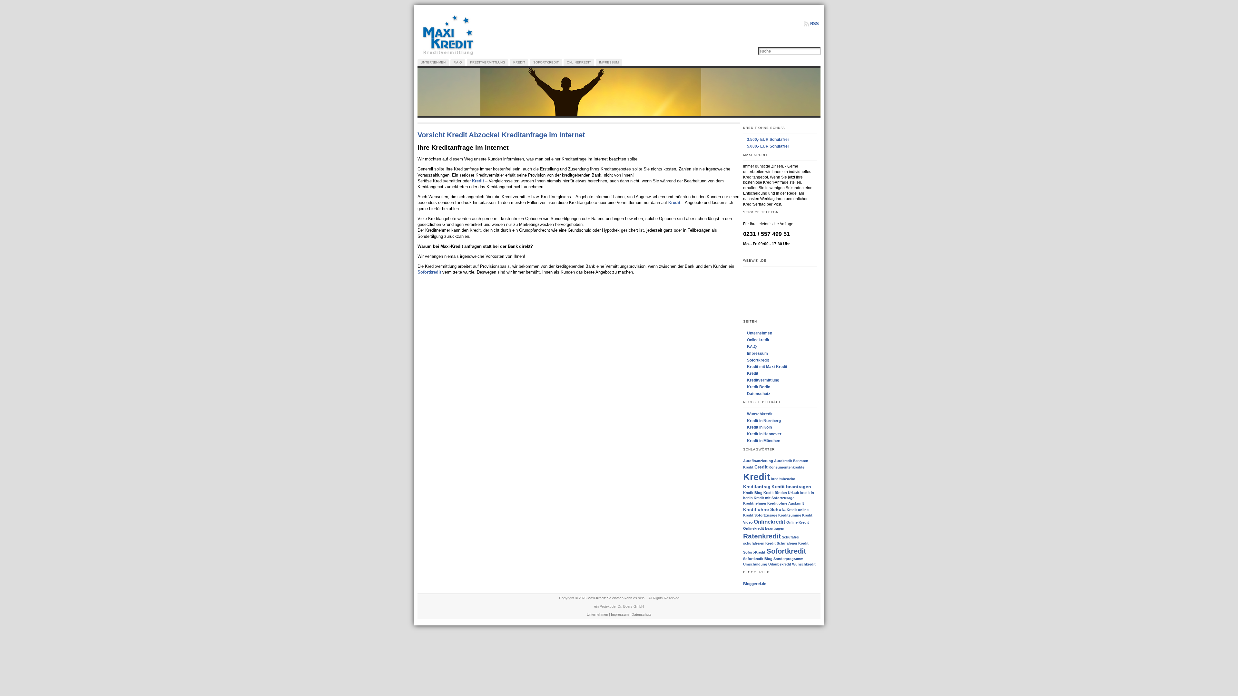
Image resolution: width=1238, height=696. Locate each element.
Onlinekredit (758, 340)
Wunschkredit (759, 414)
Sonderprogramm (788, 559)
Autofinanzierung (758, 461)
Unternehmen (759, 333)
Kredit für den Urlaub (781, 493)
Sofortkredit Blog (757, 559)
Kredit (478, 181)
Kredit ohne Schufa (764, 509)
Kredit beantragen (791, 486)
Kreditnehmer (754, 503)
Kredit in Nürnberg (764, 421)
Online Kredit (797, 522)
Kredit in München (763, 441)
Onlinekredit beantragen (763, 528)
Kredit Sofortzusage (760, 515)
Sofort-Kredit (754, 552)
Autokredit (783, 461)
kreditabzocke (783, 479)
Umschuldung (755, 564)
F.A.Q (752, 346)
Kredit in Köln (759, 427)
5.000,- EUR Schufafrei (768, 146)
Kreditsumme (789, 515)
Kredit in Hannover (764, 434)
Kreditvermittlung (763, 380)
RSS (814, 23)
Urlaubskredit (779, 564)
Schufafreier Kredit (793, 543)
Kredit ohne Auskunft (785, 503)
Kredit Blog (752, 493)
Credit (761, 466)
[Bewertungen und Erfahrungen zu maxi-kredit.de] (780, 292)
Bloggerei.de (754, 584)
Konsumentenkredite (786, 467)
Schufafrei (790, 537)
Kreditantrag (757, 486)
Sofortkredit (429, 272)
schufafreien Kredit (759, 543)
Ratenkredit (762, 536)
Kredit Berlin (758, 387)
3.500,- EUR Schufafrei (768, 139)
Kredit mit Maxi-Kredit (767, 366)
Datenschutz (758, 394)
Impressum (757, 353)
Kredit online (798, 510)
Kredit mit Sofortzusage (774, 498)
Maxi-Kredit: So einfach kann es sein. (616, 598)
